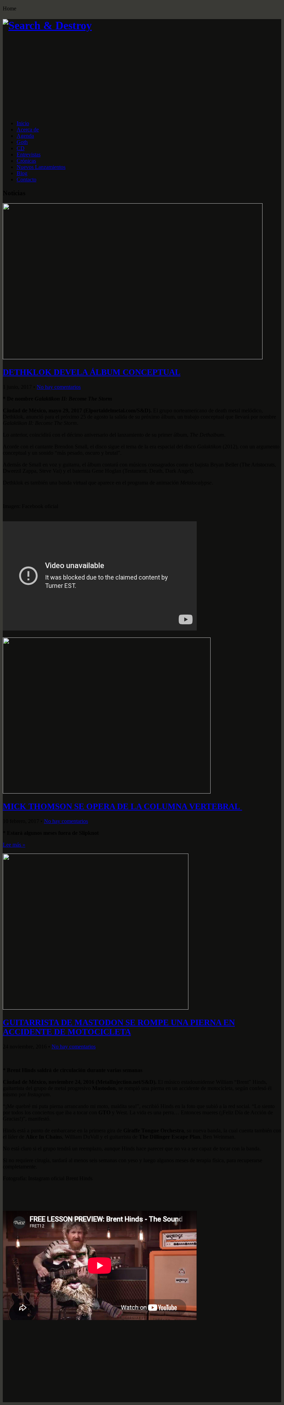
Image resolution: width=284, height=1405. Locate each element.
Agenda (25, 136)
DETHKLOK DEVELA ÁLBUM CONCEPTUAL (91, 372)
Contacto (26, 179)
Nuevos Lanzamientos (41, 167)
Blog (22, 173)
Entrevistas (29, 154)
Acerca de (28, 129)
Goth (22, 142)
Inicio (23, 123)
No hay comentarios (59, 387)
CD (21, 148)
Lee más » (14, 845)
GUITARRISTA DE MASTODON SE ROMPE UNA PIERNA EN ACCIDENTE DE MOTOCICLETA (119, 1027)
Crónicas (26, 161)
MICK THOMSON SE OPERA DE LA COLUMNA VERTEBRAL (122, 806)
